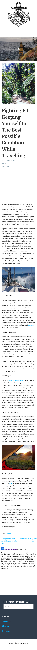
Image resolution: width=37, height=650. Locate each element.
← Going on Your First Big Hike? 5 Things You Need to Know (8, 541)
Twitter (6, 626)
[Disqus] (18, 570)
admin (4, 163)
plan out (31, 325)
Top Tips (9, 533)
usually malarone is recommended (22, 359)
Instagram (7, 621)
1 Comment (6, 166)
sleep (11, 483)
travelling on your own (15, 380)
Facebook (7, 631)
